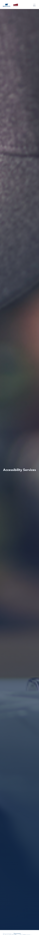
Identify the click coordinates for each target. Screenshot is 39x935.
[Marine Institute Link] (6, 5)
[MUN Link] (15, 5)
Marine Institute (7, 933)
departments (17, 933)
